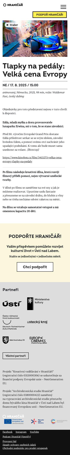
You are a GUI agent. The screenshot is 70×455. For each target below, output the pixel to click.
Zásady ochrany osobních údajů (19, 444)
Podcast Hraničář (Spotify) (17, 436)
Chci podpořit (35, 267)
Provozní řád (9, 441)
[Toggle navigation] (63, 7)
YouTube (34, 431)
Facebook (7, 431)
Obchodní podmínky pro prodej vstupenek (25, 448)
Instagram (21, 431)
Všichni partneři (16, 356)
